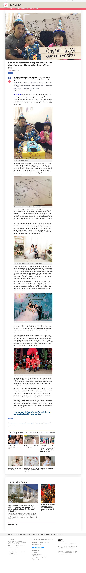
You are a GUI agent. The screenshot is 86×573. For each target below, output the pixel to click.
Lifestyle (15, 534)
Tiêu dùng (43, 534)
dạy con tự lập (22, 423)
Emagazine (7, 0)
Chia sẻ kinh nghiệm (33, 8)
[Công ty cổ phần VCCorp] (61, 540)
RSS (65, 534)
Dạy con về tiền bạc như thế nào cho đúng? (23, 90)
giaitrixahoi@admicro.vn (37, 554)
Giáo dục (28, 534)
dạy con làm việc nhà (13, 423)
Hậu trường (33, 534)
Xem (52, 432)
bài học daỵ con (30, 423)
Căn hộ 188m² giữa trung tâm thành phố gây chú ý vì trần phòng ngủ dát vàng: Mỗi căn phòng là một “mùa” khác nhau (22, 508)
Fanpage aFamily (66, 0)
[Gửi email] (9, 81)
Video (62, 534)
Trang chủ (10, 534)
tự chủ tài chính (12, 425)
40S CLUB (59, 534)
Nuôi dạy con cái (24, 8)
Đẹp (21, 534)
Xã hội (19, 534)
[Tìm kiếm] (81, 1)
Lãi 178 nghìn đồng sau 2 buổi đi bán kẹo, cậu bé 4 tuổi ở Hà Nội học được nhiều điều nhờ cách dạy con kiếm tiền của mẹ (33, 83)
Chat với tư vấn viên (38, 547)
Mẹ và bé (15, 5)
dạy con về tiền (47, 423)
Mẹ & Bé (24, 534)
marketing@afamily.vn (37, 544)
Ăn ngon (47, 534)
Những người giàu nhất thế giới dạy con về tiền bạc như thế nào (27, 88)
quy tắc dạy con (39, 423)
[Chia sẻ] (9, 78)
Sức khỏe (38, 534)
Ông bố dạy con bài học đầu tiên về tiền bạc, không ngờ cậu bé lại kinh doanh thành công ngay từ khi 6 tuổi (33, 86)
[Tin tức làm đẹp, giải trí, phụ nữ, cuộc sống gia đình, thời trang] (5, 4)
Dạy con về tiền (17, 94)
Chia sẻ (10, 418)
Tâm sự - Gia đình (53, 534)
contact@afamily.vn (15, 546)
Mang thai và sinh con (15, 8)
